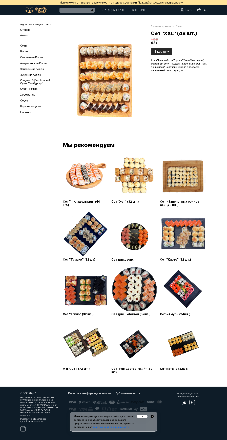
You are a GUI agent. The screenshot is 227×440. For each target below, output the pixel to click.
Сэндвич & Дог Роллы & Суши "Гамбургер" (35, 82)
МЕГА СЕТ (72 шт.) (76, 368)
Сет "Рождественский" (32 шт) (131, 370)
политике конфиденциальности (111, 427)
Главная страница (161, 26)
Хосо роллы (27, 94)
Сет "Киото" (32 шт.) (175, 259)
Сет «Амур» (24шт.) (175, 314)
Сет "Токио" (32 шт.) (78, 314)
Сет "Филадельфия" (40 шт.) (81, 203)
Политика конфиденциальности (89, 393)
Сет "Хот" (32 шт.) (125, 201)
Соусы (24, 100)
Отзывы (25, 29)
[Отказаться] (152, 416)
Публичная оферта (127, 393)
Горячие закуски (30, 106)
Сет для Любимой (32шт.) (131, 314)
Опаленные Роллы (31, 57)
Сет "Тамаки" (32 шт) (79, 259)
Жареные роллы (30, 75)
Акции (24, 35)
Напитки (25, 112)
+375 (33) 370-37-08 (113, 10)
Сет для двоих (122, 259)
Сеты (23, 45)
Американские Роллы (33, 63)
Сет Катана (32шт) (174, 368)
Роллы (24, 51)
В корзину (161, 51)
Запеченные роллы (32, 69)
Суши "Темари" (29, 88)
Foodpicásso (32, 421)
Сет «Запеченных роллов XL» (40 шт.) (179, 203)
